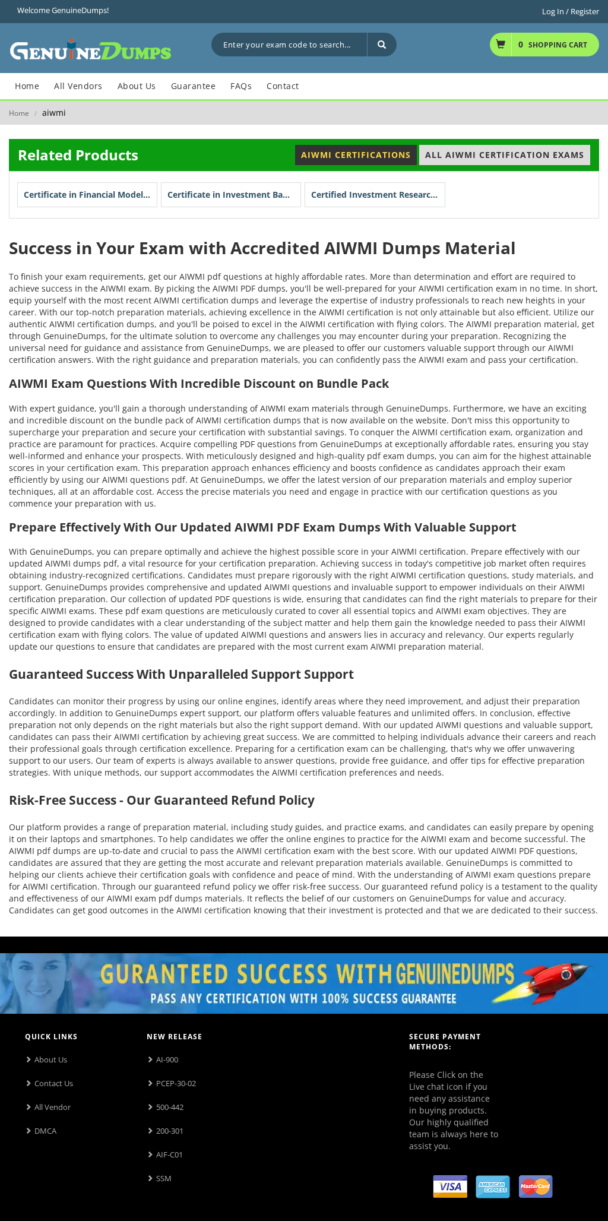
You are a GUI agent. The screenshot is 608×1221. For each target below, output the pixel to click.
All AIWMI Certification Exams (504, 154)
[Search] (382, 44)
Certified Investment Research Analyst (378, 194)
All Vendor (52, 1107)
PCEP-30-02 (176, 1083)
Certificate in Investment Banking (234, 194)
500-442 (169, 1107)
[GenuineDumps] (90, 47)
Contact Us (53, 1083)
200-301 (169, 1130)
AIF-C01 (169, 1154)
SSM (164, 1178)
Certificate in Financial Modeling (90, 194)
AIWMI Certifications (356, 154)
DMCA (45, 1130)
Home (19, 113)
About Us (50, 1059)
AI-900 (167, 1059)
